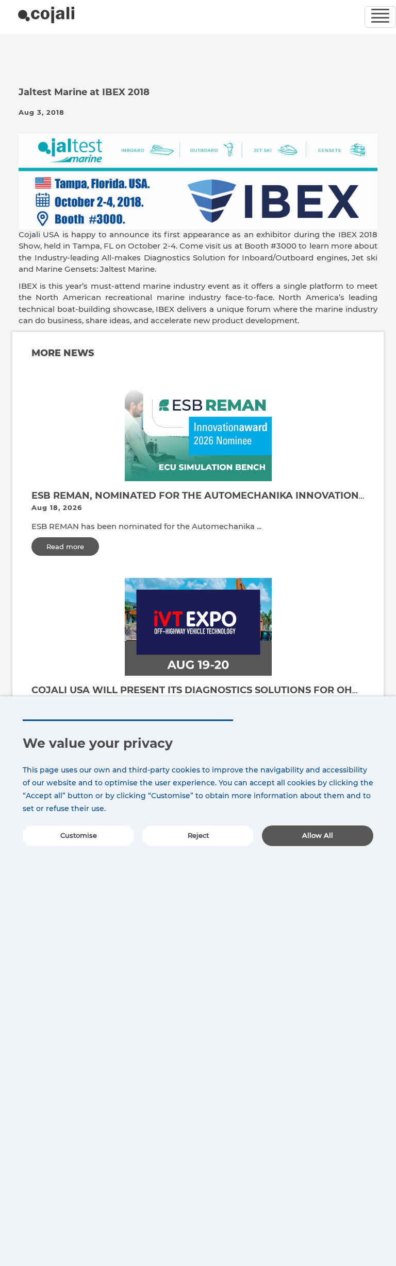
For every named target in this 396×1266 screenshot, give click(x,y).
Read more (65, 546)
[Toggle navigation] (380, 17)
